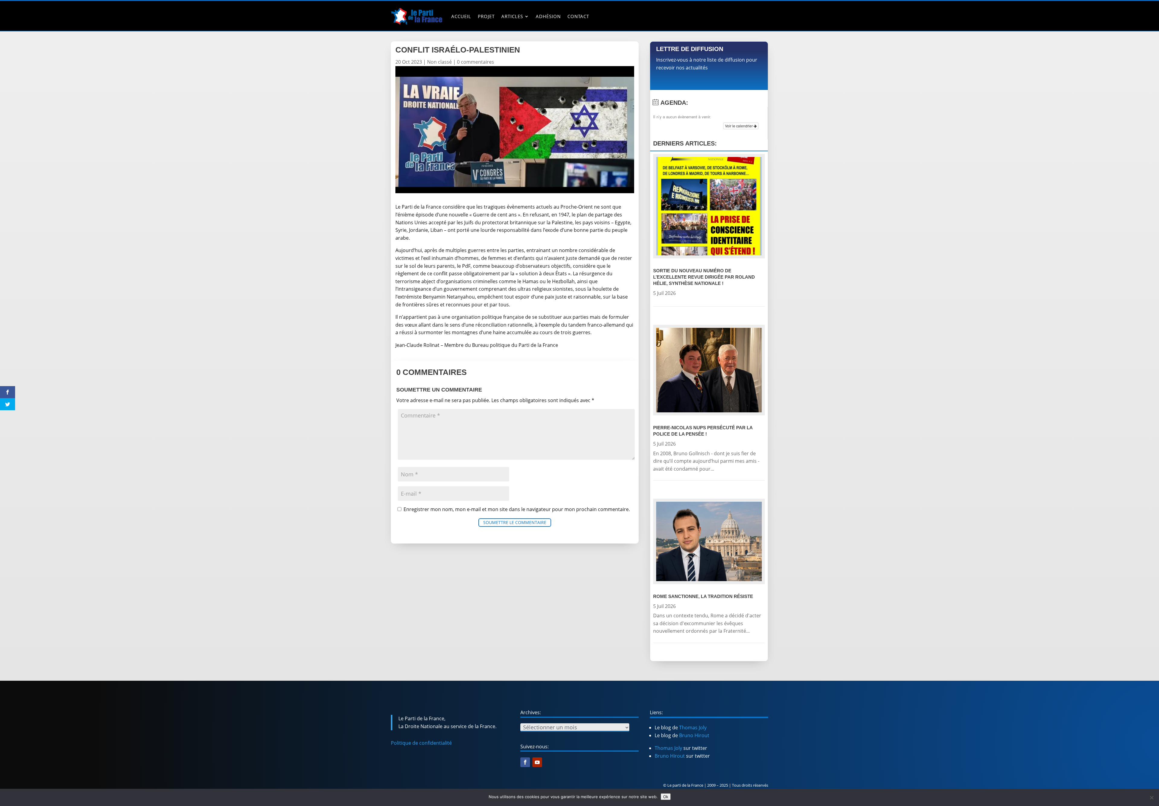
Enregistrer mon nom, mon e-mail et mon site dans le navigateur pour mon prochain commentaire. (517, 509)
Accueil (461, 16)
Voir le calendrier (739, 125)
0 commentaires (475, 62)
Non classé (439, 62)
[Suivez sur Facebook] (525, 762)
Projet (486, 16)
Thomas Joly (693, 727)
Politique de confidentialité (421, 743)
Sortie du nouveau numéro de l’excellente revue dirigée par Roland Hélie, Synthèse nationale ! (704, 277)
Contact (578, 16)
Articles (512, 16)
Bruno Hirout (694, 735)
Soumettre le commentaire (514, 522)
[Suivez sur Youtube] (537, 762)
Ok (665, 796)
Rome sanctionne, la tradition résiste (703, 596)
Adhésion (548, 16)
